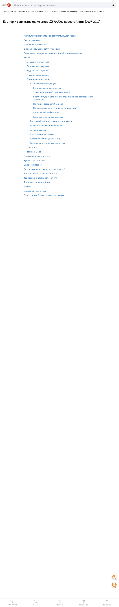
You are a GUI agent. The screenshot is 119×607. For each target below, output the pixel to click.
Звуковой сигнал (38, 129)
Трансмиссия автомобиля (37, 182)
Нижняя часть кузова (38, 74)
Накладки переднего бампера (48, 103)
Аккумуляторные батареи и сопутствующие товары (50, 35)
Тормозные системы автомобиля (40, 177)
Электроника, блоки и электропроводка (44, 195)
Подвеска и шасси (33, 151)
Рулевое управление (34, 160)
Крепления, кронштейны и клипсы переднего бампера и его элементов (63, 98)
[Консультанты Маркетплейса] (114, 577)
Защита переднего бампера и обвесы (52, 92)
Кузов (27, 57)
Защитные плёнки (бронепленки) (46, 125)
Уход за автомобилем (35, 190)
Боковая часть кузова (38, 61)
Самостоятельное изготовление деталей (44, 169)
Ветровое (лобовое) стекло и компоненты (51, 121)
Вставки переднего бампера (47, 87)
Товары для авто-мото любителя (40, 173)
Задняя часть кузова (37, 70)
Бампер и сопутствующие (43, 83)
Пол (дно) (32, 147)
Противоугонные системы (37, 156)
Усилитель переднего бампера (48, 116)
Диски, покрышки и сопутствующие (42, 48)
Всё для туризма (32, 40)
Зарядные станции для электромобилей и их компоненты (53, 53)
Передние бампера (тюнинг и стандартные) (55, 108)
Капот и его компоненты (42, 134)
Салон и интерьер (33, 164)
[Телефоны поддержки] (114, 585)
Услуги (27, 186)
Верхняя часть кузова (38, 66)
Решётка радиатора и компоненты (47, 142)
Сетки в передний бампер (46, 112)
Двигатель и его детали (35, 44)
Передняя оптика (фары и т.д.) (45, 138)
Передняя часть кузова (39, 79)
